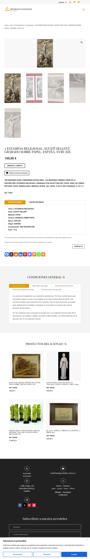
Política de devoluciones (23, 290)
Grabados (29, 25)
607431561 (27, 473)
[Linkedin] (20, 254)
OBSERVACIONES (15, 202)
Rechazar (46, 554)
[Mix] (34, 254)
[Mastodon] (30, 254)
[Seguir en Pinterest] (29, 505)
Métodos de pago (40, 286)
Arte (11, 25)
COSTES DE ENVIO (36, 202)
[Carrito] (74, 2)
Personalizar (17, 554)
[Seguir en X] (24, 505)
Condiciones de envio (64, 286)
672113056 (27, 476)
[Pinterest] (25, 254)
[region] (45, 548)
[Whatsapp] (39, 254)
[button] (82, 42)
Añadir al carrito (14, 166)
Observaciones (19, 286)
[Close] (87, 539)
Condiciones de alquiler (51, 290)
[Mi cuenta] (70, 2)
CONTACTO (78, 246)
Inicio (6, 25)
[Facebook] (7, 254)
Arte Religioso (19, 25)
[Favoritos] (79, 2)
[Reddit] (16, 254)
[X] (11, 254)
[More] (43, 254)
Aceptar (74, 554)
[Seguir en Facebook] (20, 505)
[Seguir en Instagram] (34, 505)
